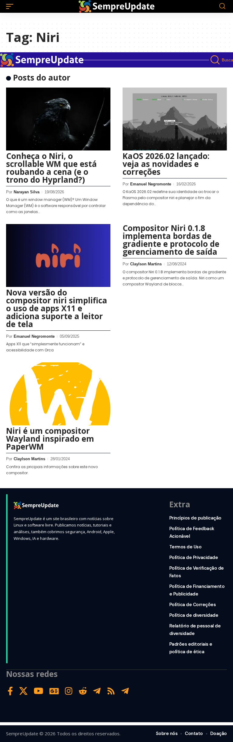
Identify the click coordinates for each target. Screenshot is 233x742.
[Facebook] (10, 691)
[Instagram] (68, 691)
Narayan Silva (26, 192)
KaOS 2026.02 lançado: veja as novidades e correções (166, 163)
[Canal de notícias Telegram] (125, 691)
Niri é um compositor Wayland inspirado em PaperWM (50, 438)
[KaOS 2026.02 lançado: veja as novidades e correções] (175, 119)
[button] (11, 6)
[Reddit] (83, 691)
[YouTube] (38, 691)
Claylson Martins (146, 264)
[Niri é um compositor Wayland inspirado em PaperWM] (58, 393)
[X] (23, 691)
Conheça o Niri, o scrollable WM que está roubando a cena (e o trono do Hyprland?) (51, 167)
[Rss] (111, 691)
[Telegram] (97, 691)
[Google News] (54, 691)
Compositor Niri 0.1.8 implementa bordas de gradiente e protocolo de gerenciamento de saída (171, 240)
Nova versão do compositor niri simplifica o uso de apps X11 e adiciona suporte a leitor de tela (56, 308)
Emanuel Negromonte (150, 184)
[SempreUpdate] (116, 6)
